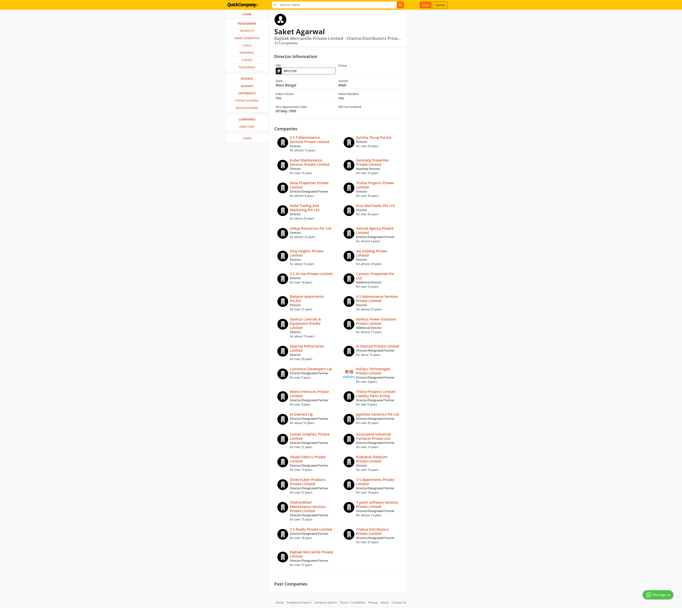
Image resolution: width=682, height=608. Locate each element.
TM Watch (247, 31)
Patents (247, 79)
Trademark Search (299, 602)
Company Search (325, 602)
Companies (247, 119)
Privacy (373, 602)
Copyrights (247, 93)
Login (425, 5)
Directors (247, 127)
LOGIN (246, 14)
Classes (247, 60)
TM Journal (247, 67)
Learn (247, 138)
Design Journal (246, 108)
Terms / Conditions (352, 602)
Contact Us (399, 602)
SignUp (440, 5)
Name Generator (246, 38)
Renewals (247, 53)
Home (280, 602)
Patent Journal (247, 101)
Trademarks (246, 24)
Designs (247, 86)
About (385, 602)
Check (246, 45)
